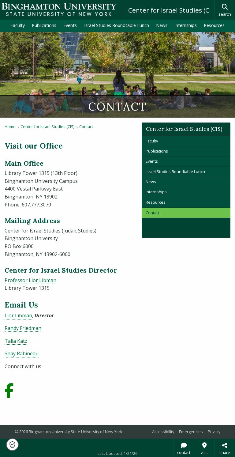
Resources (214, 25)
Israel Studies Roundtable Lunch (116, 25)
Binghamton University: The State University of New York (59, 9)
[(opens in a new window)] (12, 394)
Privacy (214, 431)
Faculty (17, 25)
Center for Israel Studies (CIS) (172, 10)
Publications (44, 25)
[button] (12, 444)
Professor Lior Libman (30, 280)
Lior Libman (18, 315)
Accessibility (163, 431)
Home (10, 126)
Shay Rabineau (22, 353)
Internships (185, 25)
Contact (86, 126)
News (161, 25)
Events (70, 25)
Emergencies (191, 431)
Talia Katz (16, 341)
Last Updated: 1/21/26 (117, 453)
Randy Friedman (23, 328)
